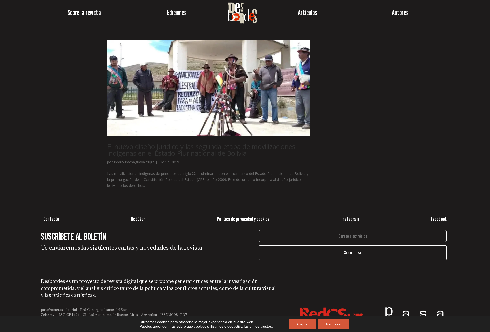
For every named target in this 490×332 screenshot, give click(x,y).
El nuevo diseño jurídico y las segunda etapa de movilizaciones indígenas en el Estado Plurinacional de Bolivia (201, 150)
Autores (400, 12)
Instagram (350, 219)
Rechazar (334, 324)
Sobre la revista (84, 12)
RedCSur (138, 219)
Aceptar (302, 324)
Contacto (51, 219)
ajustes (266, 326)
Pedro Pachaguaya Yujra (134, 161)
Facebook (439, 219)
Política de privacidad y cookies (243, 219)
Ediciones (177, 12)
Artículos (307, 12)
